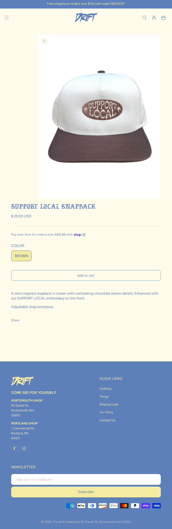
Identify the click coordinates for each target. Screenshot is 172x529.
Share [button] (15, 320)
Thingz (104, 396)
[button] (6, 17)
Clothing (105, 389)
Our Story (106, 412)
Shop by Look (108, 404)
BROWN (21, 256)
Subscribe (86, 492)
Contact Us (107, 420)
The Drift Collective (66, 522)
